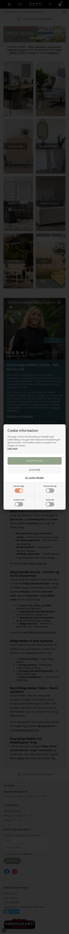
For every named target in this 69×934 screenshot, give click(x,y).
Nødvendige (19, 486)
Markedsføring (50, 486)
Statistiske (50, 500)
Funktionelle (18, 500)
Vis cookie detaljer (34, 477)
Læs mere (13, 448)
